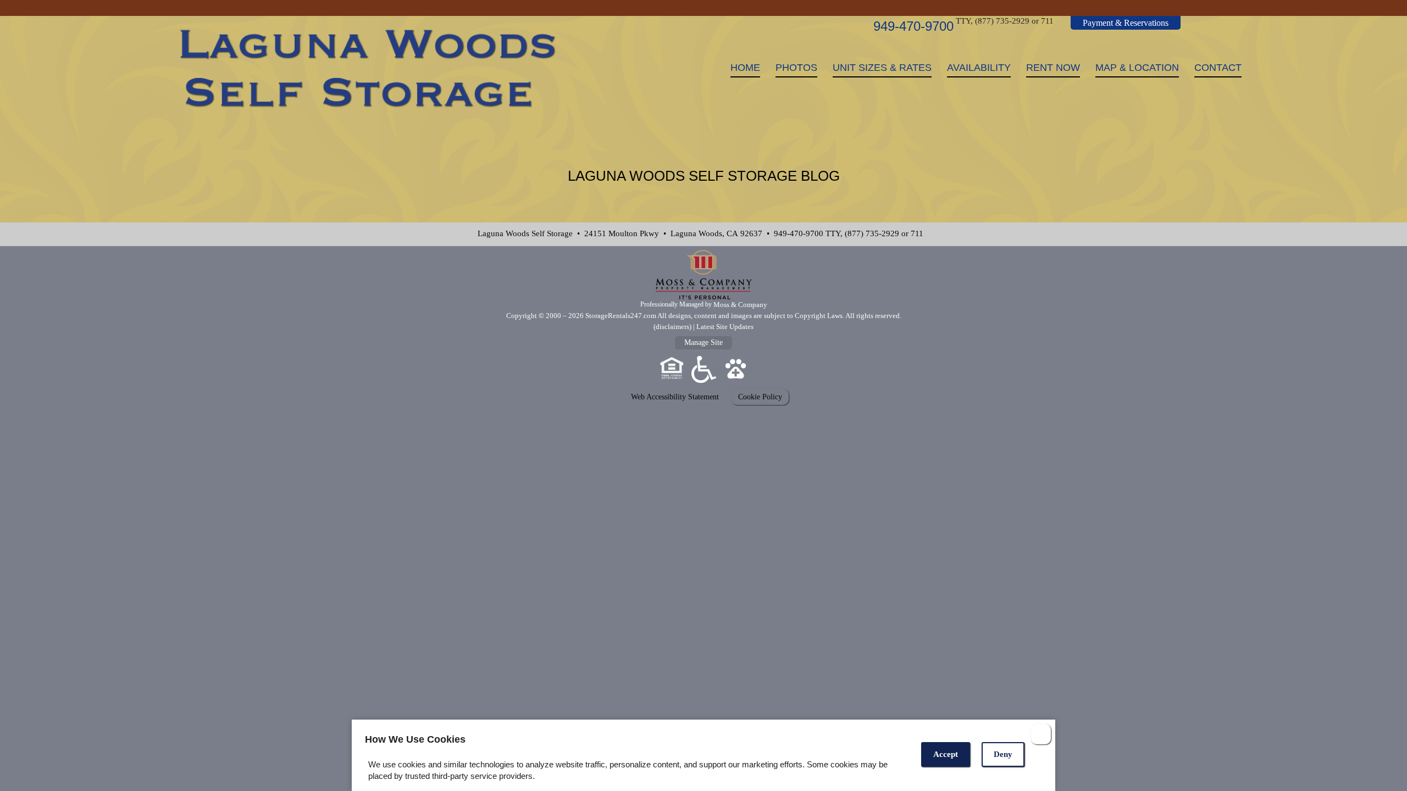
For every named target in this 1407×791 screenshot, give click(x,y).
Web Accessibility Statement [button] (675, 396)
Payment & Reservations (1125, 22)
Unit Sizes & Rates (882, 67)
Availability (979, 67)
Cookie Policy (760, 396)
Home (745, 67)
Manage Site (703, 342)
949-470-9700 (913, 26)
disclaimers (672, 326)
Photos (796, 67)
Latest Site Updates (725, 326)
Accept (945, 754)
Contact (1218, 67)
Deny (1003, 754)
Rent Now (1053, 67)
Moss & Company (740, 304)
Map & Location (1137, 67)
